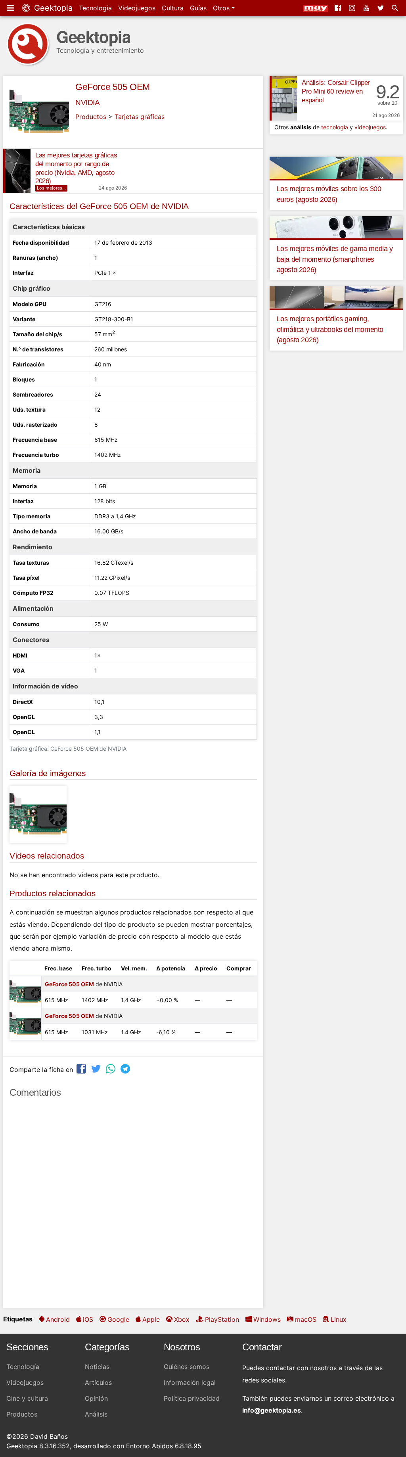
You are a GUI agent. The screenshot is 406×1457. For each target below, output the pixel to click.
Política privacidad (192, 1398)
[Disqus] (133, 1206)
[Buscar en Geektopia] (396, 8)
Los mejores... (51, 188)
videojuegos (370, 127)
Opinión (96, 1398)
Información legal (190, 1382)
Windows (267, 1319)
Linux (339, 1319)
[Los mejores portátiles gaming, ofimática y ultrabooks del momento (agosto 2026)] (336, 297)
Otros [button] (222, 8)
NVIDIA (87, 102)
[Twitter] (381, 8)
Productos (90, 117)
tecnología (334, 127)
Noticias (97, 1367)
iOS (88, 1319)
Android (58, 1319)
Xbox (182, 1319)
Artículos (98, 1382)
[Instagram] (353, 8)
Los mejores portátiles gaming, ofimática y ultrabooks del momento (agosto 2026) (330, 329)
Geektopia (52, 8)
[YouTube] (367, 8)
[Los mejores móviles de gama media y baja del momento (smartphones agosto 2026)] (336, 227)
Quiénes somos (186, 1367)
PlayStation (222, 1319)
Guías (198, 8)
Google (118, 1319)
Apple (151, 1319)
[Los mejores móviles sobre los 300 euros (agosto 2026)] (336, 167)
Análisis (96, 1414)
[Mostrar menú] (11, 8)
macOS (305, 1319)
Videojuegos (136, 8)
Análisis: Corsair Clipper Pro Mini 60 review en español (336, 91)
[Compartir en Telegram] (126, 1068)
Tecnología (95, 8)
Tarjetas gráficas (140, 117)
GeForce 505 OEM (112, 87)
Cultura (173, 8)
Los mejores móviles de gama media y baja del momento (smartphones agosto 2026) (335, 259)
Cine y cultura (27, 1398)
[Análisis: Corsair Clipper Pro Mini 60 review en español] (283, 98)
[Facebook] (338, 8)
